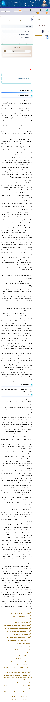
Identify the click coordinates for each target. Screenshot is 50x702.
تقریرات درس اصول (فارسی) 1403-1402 (42, 19)
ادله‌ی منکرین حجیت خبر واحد (24, 34)
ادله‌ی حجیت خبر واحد (25, 37)
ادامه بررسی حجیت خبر (27, 31)
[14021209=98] (42, 31)
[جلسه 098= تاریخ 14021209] (47, 37)
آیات (28, 40)
